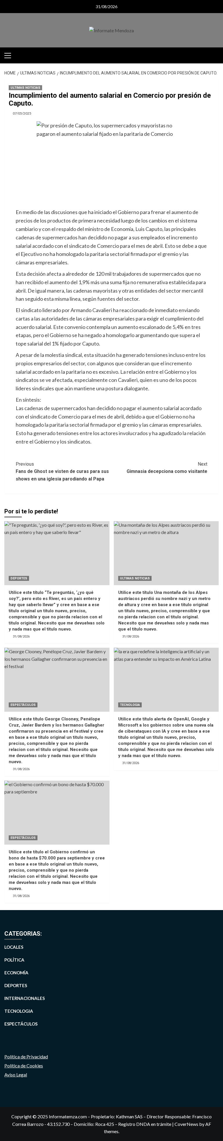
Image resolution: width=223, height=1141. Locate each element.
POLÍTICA (14, 959)
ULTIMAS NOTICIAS (25, 88)
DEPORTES (18, 578)
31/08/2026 (21, 636)
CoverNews (186, 1124)
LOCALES (13, 947)
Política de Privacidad (26, 1056)
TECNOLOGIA (130, 705)
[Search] (215, 54)
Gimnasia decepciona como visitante (167, 467)
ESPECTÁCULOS (23, 705)
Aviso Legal (15, 1074)
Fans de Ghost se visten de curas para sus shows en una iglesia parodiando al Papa (62, 471)
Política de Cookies (23, 1065)
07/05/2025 (22, 113)
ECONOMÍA (16, 972)
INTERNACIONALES (24, 998)
